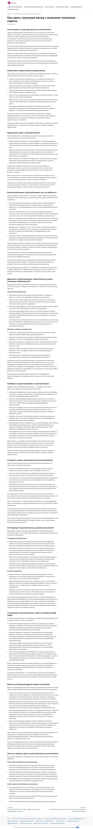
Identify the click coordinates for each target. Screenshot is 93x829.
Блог (8, 818)
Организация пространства (41, 823)
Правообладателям (12, 821)
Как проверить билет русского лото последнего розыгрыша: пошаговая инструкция (67, 809)
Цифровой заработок (76, 7)
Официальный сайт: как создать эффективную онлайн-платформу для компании (24, 809)
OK (77, 827)
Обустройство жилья (13, 9)
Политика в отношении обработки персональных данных (27, 818)
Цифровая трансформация (14, 7)
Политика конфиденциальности (76, 818)
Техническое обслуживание (57, 823)
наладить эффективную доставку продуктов (42, 801)
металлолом (48, 501)
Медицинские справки (62, 7)
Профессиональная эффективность (33, 7)
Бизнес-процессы (49, 7)
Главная (9, 13)
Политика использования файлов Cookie (55, 818)
